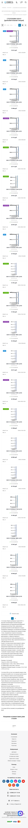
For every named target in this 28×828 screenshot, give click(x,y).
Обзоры (14, 773)
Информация (14, 749)
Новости (14, 739)
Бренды (14, 771)
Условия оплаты (14, 754)
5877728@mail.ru (15, 800)
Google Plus (13, 785)
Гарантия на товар (14, 758)
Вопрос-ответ (14, 769)
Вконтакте (3, 781)
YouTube (23, 781)
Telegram (19, 781)
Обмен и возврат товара (14, 760)
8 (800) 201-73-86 (15, 796)
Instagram (15, 781)
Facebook (7, 781)
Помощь (14, 764)
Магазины (14, 743)
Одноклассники (9, 785)
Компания (14, 734)
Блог (14, 767)
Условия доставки (14, 756)
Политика (14, 745)
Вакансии (14, 741)
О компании (14, 736)
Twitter (11, 781)
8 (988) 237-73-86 (15, 792)
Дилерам (14, 752)
